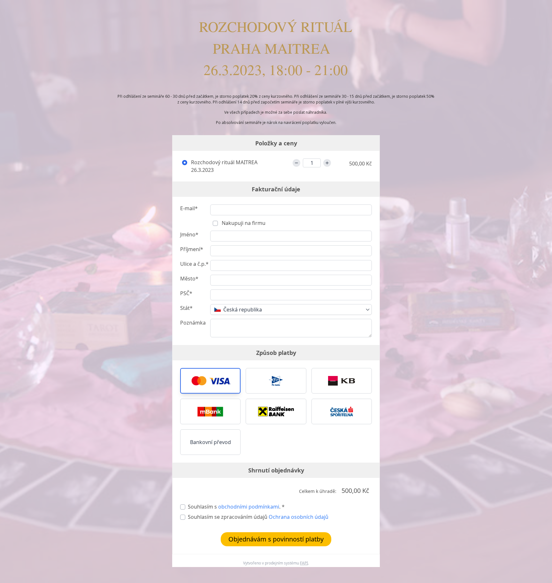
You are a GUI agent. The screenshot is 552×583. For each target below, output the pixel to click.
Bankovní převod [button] (210, 442)
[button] (210, 381)
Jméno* (189, 234)
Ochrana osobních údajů (298, 516)
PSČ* (186, 293)
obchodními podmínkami (248, 506)
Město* (189, 278)
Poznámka (193, 322)
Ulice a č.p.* (194, 263)
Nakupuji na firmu (242, 222)
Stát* (186, 307)
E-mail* (189, 208)
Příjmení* (191, 249)
